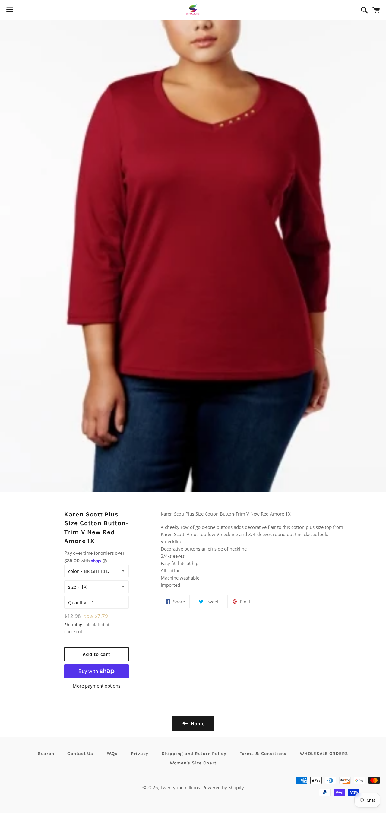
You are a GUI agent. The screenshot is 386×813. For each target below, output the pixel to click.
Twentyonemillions (180, 787)
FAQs (112, 753)
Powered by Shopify (223, 787)
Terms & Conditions (263, 753)
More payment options (96, 686)
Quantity (77, 602)
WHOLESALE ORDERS (324, 753)
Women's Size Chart (193, 763)
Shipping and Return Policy (194, 753)
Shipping (73, 624)
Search (46, 753)
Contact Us (80, 753)
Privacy (139, 753)
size (72, 587)
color (73, 571)
